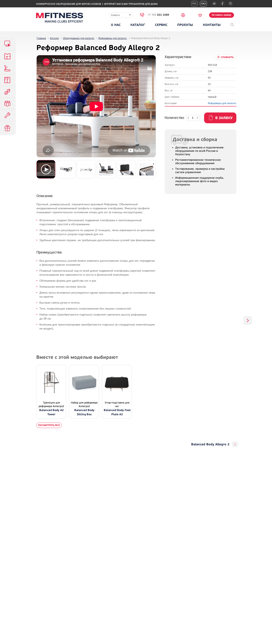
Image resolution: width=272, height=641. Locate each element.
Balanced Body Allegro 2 (210, 444)
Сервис (161, 25)
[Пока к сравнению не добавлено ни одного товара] (184, 14)
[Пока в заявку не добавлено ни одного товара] (201, 14)
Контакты (212, 25)
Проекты (185, 25)
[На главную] (59, 18)
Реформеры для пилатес (222, 103)
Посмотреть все (49, 425)
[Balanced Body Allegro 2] (247, 320)
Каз (203, 3)
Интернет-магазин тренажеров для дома (131, 4)
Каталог (137, 25)
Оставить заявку (221, 15)
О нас (116, 25)
